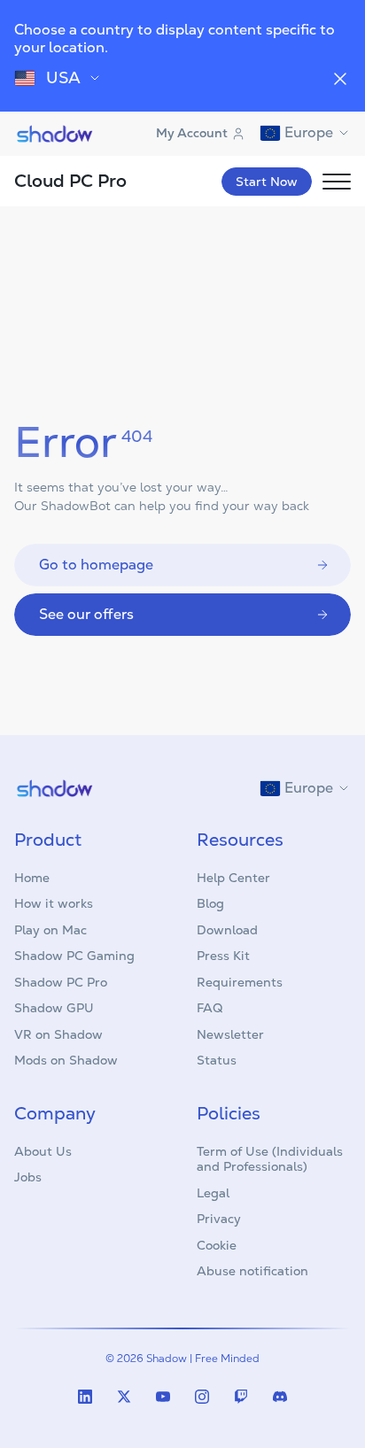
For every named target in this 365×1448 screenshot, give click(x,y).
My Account (192, 133)
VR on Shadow (58, 1034)
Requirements (240, 982)
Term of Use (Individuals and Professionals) (270, 1159)
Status (217, 1060)
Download (227, 930)
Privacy (219, 1219)
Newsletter (230, 1034)
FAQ (209, 1008)
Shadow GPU (54, 1008)
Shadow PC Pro (60, 982)
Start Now (267, 182)
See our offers (86, 614)
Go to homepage (96, 564)
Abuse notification (252, 1271)
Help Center (233, 878)
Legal (213, 1193)
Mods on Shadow (66, 1060)
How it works (53, 903)
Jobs (28, 1177)
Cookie (217, 1245)
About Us (43, 1151)
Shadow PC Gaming (74, 956)
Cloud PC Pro (70, 180)
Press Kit (223, 956)
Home (32, 878)
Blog (210, 903)
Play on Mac (50, 930)
